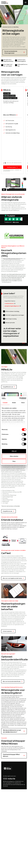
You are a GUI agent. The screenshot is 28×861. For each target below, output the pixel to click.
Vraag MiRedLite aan (8, 387)
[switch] (24, 434)
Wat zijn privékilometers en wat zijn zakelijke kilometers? (12, 731)
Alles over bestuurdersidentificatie (12, 681)
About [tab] (23, 402)
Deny (14, 461)
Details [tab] (14, 402)
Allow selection (14, 456)
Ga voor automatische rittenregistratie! (10, 52)
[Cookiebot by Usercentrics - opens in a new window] (19, 398)
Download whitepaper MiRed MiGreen (11, 755)
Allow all (14, 451)
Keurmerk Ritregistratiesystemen (11, 258)
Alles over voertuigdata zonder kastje (12, 578)
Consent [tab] (5, 402)
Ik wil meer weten (11, 167)
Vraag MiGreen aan (7, 511)
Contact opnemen (7, 631)
